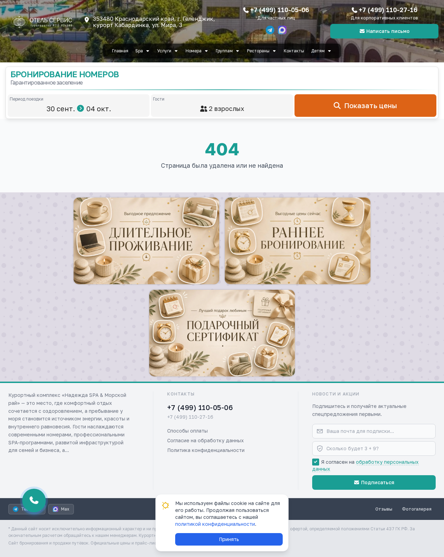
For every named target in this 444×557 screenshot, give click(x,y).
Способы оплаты (187, 431)
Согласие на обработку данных (205, 440)
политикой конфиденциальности (215, 524)
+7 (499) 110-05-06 (279, 10)
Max (65, 509)
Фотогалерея (417, 509)
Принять (229, 539)
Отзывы (383, 509)
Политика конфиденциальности (206, 450)
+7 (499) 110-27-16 (388, 10)
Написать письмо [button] (388, 31)
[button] (146, 241)
